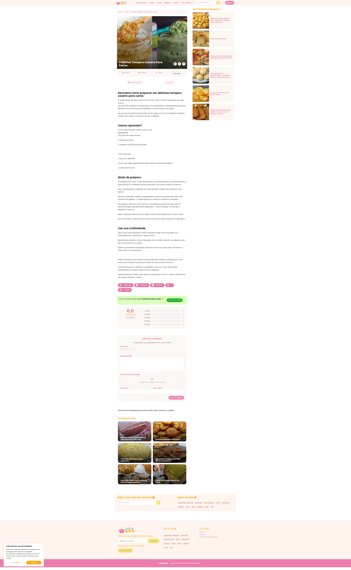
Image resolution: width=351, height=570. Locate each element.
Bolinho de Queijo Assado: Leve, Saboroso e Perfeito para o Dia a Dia (220, 20)
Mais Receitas (186, 3)
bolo (217, 503)
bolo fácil (198, 503)
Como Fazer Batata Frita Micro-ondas (220, 94)
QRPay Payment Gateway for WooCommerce (208, 569)
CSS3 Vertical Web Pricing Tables (201, 569)
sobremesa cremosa (185, 503)
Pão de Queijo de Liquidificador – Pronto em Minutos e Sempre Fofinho (220, 75)
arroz (207, 507)
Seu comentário (126, 356)
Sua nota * (124, 346)
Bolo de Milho (169, 569)
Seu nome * (124, 388)
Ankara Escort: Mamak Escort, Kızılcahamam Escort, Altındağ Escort (146, 569)
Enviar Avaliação (176, 398)
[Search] (218, 2)
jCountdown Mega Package (182, 569)
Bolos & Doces (141, 3)
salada (200, 507)
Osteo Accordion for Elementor (184, 569)
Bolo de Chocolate (168, 569)
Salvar (170, 82)
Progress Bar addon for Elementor (187, 569)
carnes (159, 3)
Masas (175, 3)
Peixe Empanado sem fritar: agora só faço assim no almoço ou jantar (221, 112)
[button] (125, 285)
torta (187, 507)
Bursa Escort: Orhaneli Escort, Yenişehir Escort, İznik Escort (157, 569)
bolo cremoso (209, 503)
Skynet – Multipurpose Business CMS (204, 569)
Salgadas (167, 3)
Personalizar (16, 562)
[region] (24, 554)
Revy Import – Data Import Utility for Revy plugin (173, 569)
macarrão (225, 503)
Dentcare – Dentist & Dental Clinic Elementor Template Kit (177, 569)
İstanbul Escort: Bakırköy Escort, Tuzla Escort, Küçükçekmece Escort (152, 569)
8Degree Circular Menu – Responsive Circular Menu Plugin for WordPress (196, 569)
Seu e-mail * (157, 388)
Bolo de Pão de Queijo (219, 39)
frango (151, 3)
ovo (212, 507)
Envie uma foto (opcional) (130, 374)
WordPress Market (141, 569)
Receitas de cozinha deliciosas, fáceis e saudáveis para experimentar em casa (164, 569)
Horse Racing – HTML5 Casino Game (191, 569)
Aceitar (34, 562)
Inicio (120, 12)
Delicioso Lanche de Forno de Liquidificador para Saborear (221, 57)
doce (193, 507)
